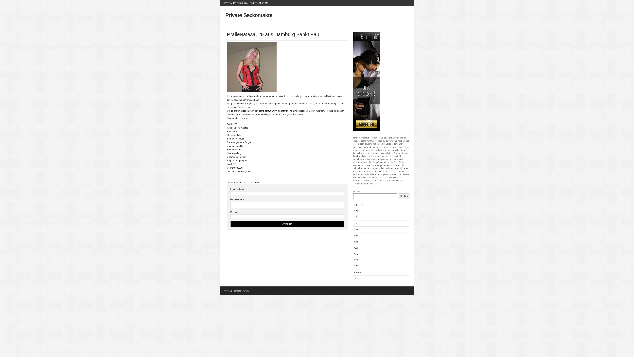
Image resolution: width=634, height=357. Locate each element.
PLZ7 (356, 254)
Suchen (356, 191)
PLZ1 (356, 217)
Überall (357, 278)
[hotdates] (381, 81)
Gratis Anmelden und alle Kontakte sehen (245, 3)
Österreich (359, 205)
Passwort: (235, 212)
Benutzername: (237, 199)
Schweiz (357, 272)
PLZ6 (356, 247)
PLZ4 (356, 235)
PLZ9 (356, 266)
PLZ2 (356, 223)
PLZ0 (356, 211)
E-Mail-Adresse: (238, 189)
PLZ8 (356, 260)
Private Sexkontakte (248, 15)
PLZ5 (356, 241)
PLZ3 (356, 229)
